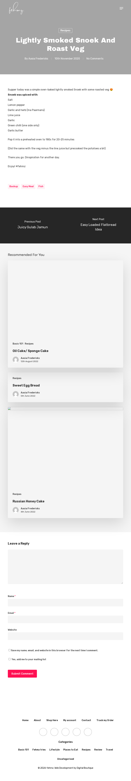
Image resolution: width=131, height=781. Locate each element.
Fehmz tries (39, 749)
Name (11, 596)
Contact (86, 720)
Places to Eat (70, 749)
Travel (109, 749)
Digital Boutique (85, 768)
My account (69, 720)
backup (13, 186)
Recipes (65, 30)
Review (98, 749)
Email (11, 613)
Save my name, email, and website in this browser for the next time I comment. (54, 650)
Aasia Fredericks (38, 58)
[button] (121, 8)
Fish (41, 186)
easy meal (28, 186)
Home (25, 720)
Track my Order (105, 720)
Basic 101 (18, 343)
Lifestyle (54, 749)
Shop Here (52, 720)
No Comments (94, 58)
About (37, 720)
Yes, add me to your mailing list (28, 659)
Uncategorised (65, 759)
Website (12, 630)
